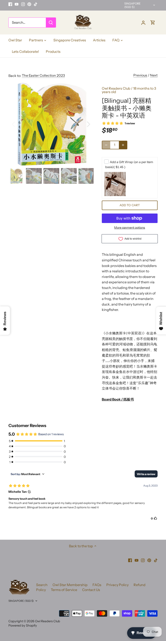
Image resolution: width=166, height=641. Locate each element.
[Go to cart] (152, 22)
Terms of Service (64, 590)
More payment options (129, 227)
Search (42, 585)
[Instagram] (23, 4)
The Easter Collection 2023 (43, 75)
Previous (140, 75)
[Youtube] (16, 4)
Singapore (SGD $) (132, 5)
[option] (51, 123)
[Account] (143, 22)
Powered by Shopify (22, 625)
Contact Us (91, 590)
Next (154, 75)
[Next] (83, 124)
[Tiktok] (35, 4)
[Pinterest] (29, 4)
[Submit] (51, 22)
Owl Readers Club (116, 88)
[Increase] (123, 145)
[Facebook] (10, 4)
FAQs (97, 585)
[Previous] (19, 124)
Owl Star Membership (70, 585)
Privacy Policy (117, 585)
